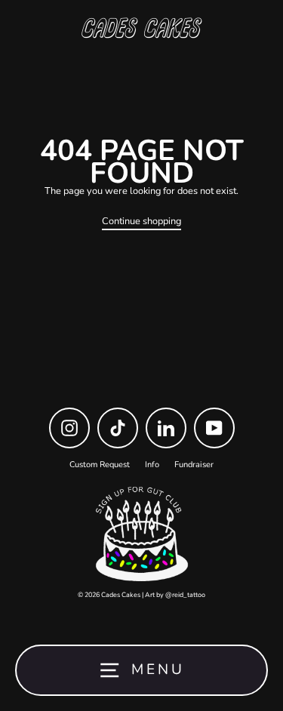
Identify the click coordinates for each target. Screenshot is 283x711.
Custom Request (99, 464)
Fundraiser (194, 464)
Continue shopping (141, 222)
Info (152, 464)
